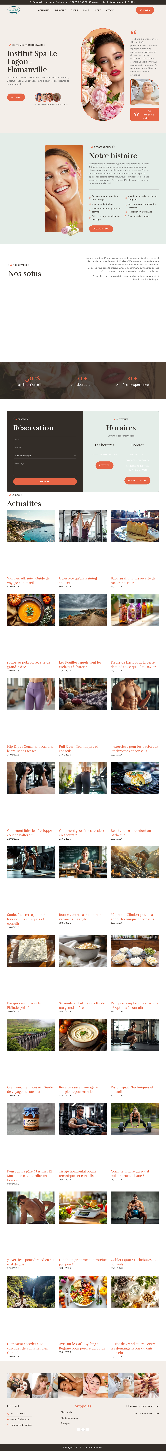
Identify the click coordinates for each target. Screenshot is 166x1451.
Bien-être (60, 10)
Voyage (110, 10)
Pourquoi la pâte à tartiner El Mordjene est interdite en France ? (29, 1175)
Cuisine (75, 10)
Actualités (44, 10)
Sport (97, 10)
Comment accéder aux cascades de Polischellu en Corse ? (27, 1348)
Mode (86, 10)
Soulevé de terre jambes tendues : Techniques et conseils (26, 919)
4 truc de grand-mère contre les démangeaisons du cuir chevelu (133, 1348)
